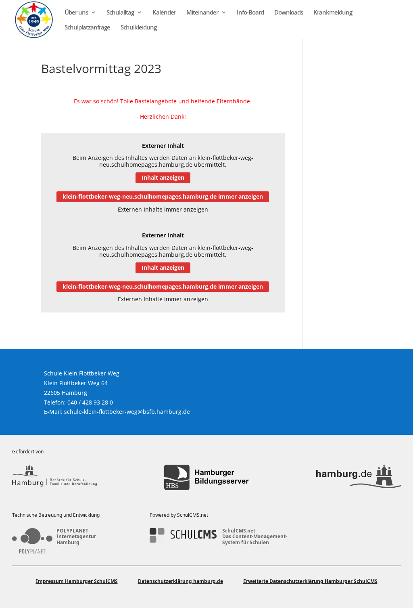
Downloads (288, 12)
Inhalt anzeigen (163, 177)
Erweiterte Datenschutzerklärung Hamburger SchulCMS (310, 581)
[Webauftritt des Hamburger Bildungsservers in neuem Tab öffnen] (206, 477)
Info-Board (250, 12)
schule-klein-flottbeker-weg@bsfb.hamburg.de (127, 411)
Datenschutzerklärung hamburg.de (180, 581)
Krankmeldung (332, 12)
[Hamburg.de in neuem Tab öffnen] (358, 477)
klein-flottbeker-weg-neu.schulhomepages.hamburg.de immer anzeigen (163, 196)
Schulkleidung (138, 27)
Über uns (76, 12)
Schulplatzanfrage (87, 27)
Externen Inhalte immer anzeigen (163, 209)
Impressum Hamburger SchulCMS (77, 581)
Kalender (164, 12)
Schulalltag (120, 12)
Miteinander (202, 12)
